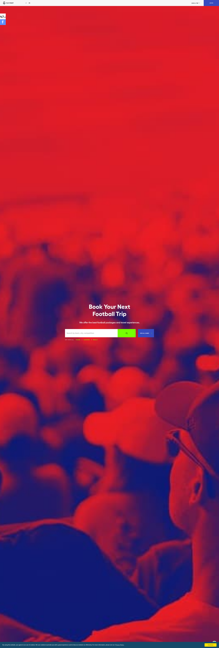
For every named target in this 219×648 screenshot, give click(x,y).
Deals (95, 339)
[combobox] (92, 333)
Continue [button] (210, 645)
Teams (78, 339)
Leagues (87, 339)
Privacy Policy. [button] (119, 645)
